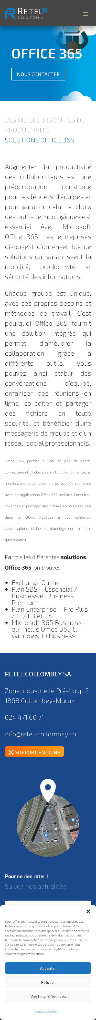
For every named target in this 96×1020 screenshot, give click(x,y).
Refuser (48, 982)
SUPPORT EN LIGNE (37, 752)
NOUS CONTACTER (38, 74)
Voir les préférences (48, 996)
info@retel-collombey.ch (40, 734)
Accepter (48, 968)
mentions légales (45, 1011)
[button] (88, 911)
